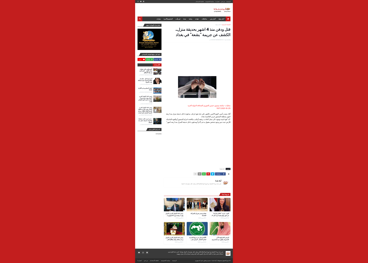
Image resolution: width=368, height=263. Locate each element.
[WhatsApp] (204, 173)
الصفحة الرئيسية (226, 25)
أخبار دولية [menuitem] (221, 19)
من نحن (223, 1)
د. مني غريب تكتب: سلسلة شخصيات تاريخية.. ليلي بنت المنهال (145, 120)
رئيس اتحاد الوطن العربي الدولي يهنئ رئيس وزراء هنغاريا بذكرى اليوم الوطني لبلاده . (145, 98)
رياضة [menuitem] (190, 19)
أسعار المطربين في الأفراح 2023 (145, 89)
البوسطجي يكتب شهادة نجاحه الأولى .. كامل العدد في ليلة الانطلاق (145, 71)
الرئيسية (228, 1)
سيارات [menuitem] (159, 19)
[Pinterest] (208, 173)
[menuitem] (228, 18)
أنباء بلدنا (218, 181)
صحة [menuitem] (184, 19)
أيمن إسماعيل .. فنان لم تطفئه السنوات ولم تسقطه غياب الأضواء (145, 80)
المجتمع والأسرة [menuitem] (168, 19)
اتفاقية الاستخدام (200, 1)
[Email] (200, 173)
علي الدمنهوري (199, 260)
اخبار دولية (218, 25)
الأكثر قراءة (157, 65)
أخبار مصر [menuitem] (213, 19)
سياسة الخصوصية (209, 1)
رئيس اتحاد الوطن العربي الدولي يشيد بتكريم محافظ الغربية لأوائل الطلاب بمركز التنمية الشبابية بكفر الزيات (145, 110)
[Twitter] (212, 173)
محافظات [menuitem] (204, 19)
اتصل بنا (217, 1)
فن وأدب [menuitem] (177, 19)
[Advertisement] (172, 9)
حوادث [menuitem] (197, 19)
